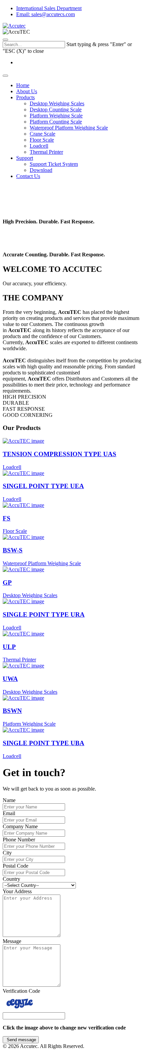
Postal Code (15, 866)
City (7, 853)
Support (24, 158)
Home (22, 85)
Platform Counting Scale (56, 121)
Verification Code (21, 991)
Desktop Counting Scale (56, 109)
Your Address (17, 891)
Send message (20, 1039)
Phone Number (19, 839)
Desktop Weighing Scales (57, 103)
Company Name (20, 826)
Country (11, 879)
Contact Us (28, 176)
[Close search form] (5, 40)
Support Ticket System (54, 164)
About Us (26, 91)
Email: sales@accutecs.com (45, 14)
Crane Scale (42, 134)
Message (12, 941)
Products (25, 97)
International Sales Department (49, 8)
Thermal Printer (46, 152)
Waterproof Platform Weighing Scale (69, 128)
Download (41, 170)
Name (9, 800)
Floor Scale (42, 140)
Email (9, 813)
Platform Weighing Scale (56, 115)
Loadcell (39, 146)
